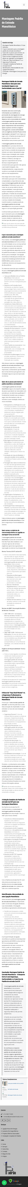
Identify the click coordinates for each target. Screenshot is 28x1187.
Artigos (4, 1156)
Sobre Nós (5, 1149)
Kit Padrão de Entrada (13, 1089)
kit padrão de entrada (8, 252)
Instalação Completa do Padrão (11, 1136)
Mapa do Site (6, 1154)
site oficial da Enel (17, 558)
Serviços (4, 1146)
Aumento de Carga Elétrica (10, 1131)
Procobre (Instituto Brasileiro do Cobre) (13, 781)
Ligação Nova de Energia (9, 1129)
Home (4, 1144)
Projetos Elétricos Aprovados (10, 1133)
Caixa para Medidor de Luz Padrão (14, 276)
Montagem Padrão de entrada (15, 1095)
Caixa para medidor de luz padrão (16, 1083)
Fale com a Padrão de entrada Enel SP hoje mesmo (14, 1065)
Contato (4, 1151)
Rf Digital (18, 1184)
